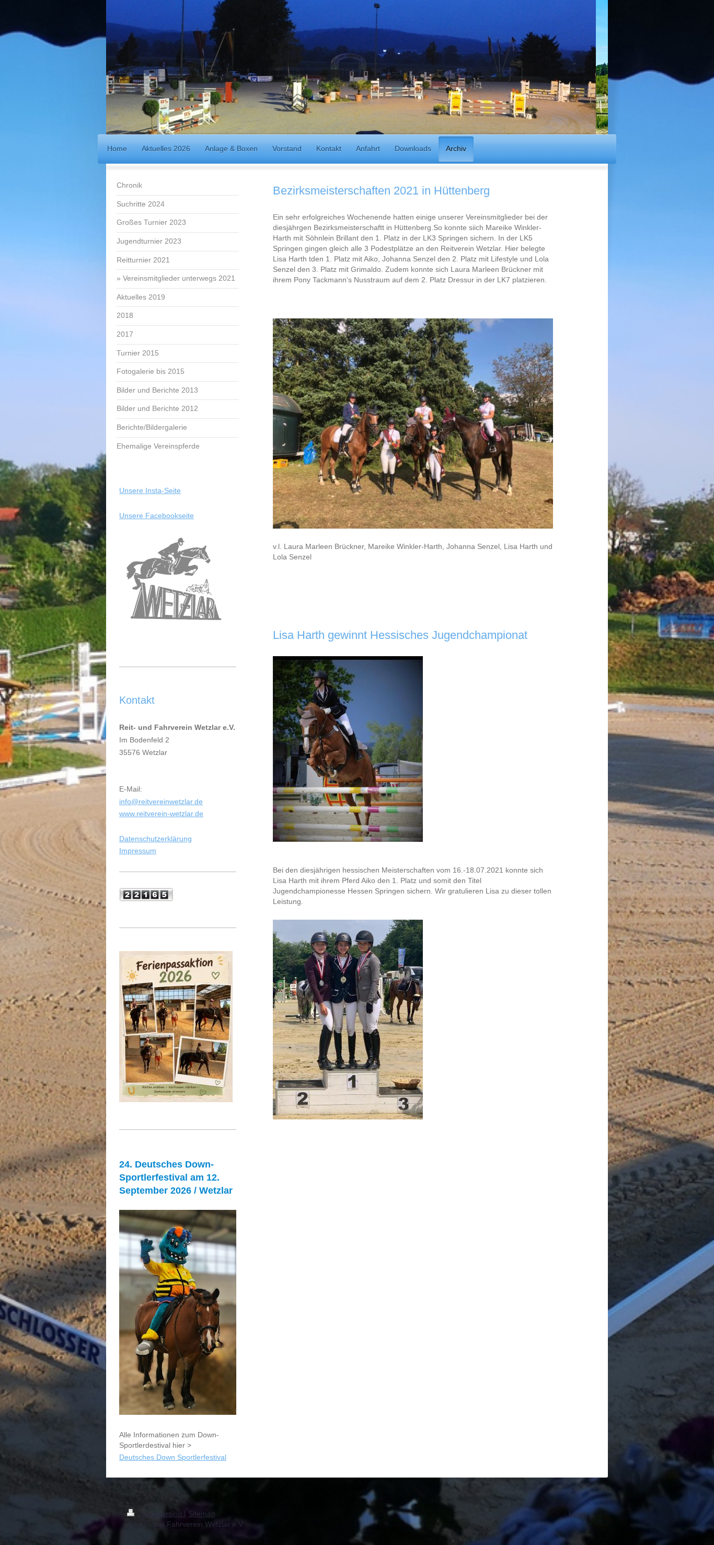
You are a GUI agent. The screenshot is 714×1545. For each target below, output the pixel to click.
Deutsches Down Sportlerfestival (172, 1457)
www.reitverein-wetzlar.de (161, 813)
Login (578, 1513)
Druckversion (160, 1513)
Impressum (137, 850)
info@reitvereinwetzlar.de (161, 801)
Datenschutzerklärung (155, 838)
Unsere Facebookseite (156, 515)
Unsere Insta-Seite (150, 490)
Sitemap (201, 1513)
